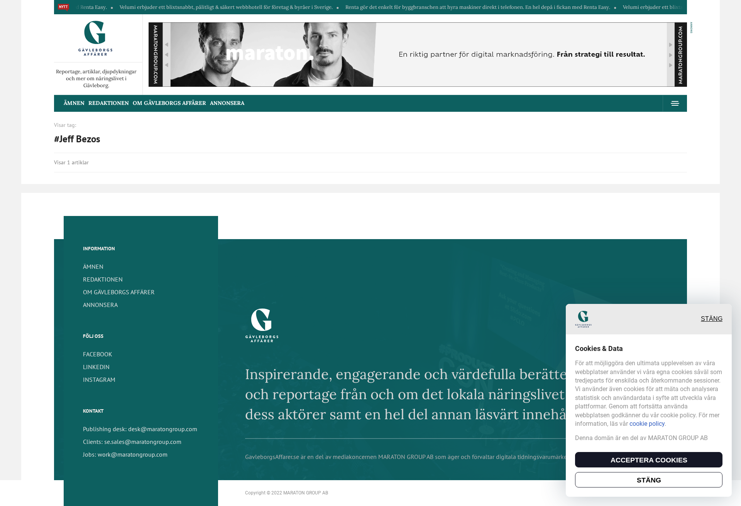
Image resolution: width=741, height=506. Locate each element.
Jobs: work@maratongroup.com (125, 454)
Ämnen (74, 103)
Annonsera (227, 103)
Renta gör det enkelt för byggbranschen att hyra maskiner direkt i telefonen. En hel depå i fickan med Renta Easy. (459, 7)
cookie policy (647, 423)
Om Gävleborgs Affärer (169, 103)
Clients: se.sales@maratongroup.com (132, 441)
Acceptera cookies (649, 460)
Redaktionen (108, 103)
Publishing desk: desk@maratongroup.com (140, 429)
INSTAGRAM (99, 379)
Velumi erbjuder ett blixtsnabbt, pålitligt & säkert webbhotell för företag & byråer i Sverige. (207, 7)
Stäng (711, 319)
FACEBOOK (97, 354)
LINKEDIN (96, 367)
